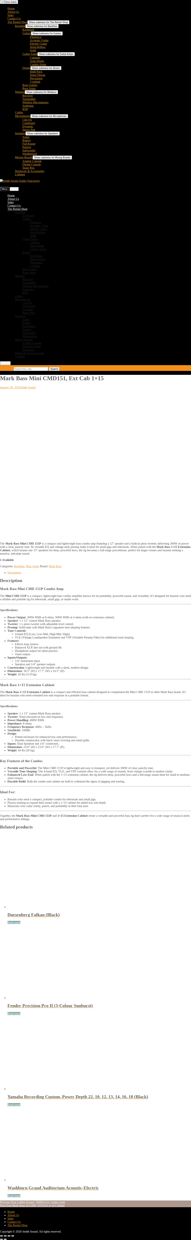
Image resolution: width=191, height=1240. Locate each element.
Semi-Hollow (38, 47)
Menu (4, 189)
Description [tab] (14, 572)
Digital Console (31, 164)
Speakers (20, 133)
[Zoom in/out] (1, 1235)
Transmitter (29, 99)
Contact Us (14, 18)
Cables (19, 112)
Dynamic (27, 126)
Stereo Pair (28, 129)
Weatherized (29, 153)
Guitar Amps (29, 54)
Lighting (20, 174)
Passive (26, 147)
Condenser (28, 123)
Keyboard (28, 29)
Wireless (20, 92)
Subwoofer (28, 150)
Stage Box (28, 167)
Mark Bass (55, 566)
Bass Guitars (29, 85)
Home (11, 8)
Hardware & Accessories (29, 171)
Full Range (28, 143)
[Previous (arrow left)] (1, 1239)
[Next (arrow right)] (5, 1239)
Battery (26, 140)
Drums (26, 67)
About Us (13, 11)
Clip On (27, 119)
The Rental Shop (17, 22)
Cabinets (35, 57)
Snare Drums (37, 75)
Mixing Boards (24, 157)
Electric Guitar (38, 43)
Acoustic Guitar (39, 40)
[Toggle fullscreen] (5, 1235)
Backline (20, 26)
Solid (33, 50)
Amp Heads (37, 61)
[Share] (8, 1235)
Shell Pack (36, 71)
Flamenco (35, 37)
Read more (13, 922)
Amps (25, 137)
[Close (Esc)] (12, 1235)
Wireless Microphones (35, 102)
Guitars (26, 33)
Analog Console (32, 161)
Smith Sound (28, 387)
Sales (10, 15)
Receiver (27, 95)
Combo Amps (38, 64)
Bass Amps (29, 88)
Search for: (7, 368)
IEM (25, 109)
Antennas (28, 105)
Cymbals (35, 81)
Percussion (36, 78)
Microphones (22, 116)
